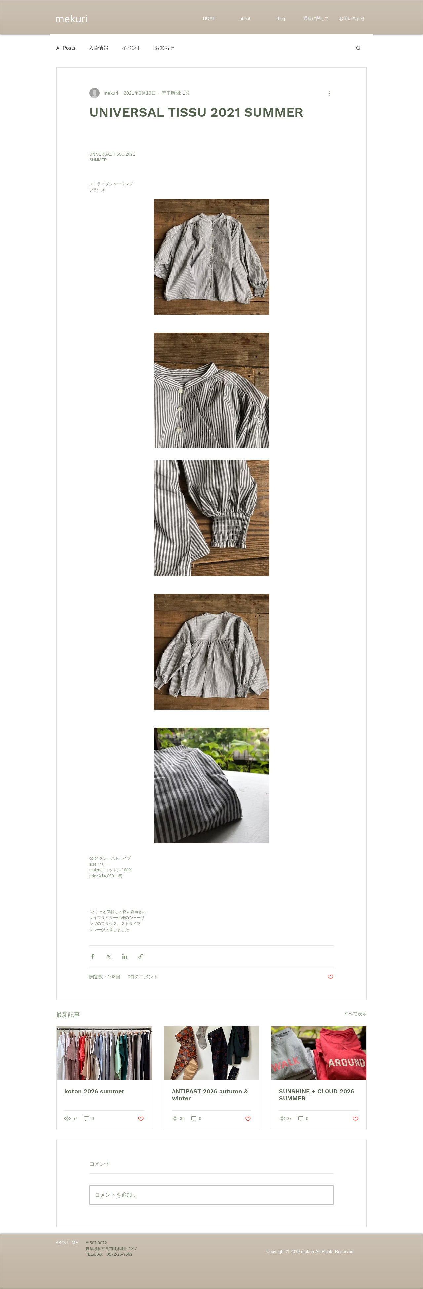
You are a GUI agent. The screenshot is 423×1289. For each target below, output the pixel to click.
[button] (358, 47)
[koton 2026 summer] (104, 1053)
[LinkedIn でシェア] (125, 956)
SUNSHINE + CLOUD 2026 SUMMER (316, 1095)
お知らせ (164, 48)
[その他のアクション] (330, 93)
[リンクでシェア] (141, 956)
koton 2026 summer (94, 1091)
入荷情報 (98, 48)
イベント (131, 48)
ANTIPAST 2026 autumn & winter (210, 1095)
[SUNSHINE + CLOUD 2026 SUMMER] (318, 1053)
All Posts (65, 48)
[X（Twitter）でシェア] (108, 956)
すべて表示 (355, 1013)
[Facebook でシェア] (92, 956)
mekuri (71, 18)
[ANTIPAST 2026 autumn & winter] (211, 1053)
